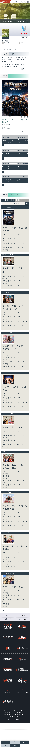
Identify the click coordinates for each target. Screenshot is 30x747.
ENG (19, 2)
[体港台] (22, 626)
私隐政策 (7, 714)
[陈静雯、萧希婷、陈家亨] (8, 498)
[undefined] (16, 1)
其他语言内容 (14, 716)
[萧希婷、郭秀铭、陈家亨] (8, 539)
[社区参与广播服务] (22, 658)
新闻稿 (7, 710)
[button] (3, 137)
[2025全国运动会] (8, 626)
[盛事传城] (22, 680)
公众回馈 (23, 619)
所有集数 (5, 38)
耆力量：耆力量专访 (12, 268)
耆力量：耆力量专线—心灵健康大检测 (15, 347)
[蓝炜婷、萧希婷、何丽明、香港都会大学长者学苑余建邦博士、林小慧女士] (8, 579)
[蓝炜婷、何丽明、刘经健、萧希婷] (8, 261)
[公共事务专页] (8, 658)
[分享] (20, 615)
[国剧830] (8, 648)
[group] (24, 137)
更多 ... (3, 610)
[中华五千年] (8, 702)
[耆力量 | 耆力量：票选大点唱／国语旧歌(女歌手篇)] (8, 299)
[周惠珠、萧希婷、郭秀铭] (8, 458)
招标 (22, 710)
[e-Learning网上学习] (22, 648)
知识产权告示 (9, 712)
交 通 (9, 615)
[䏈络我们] (5, 619)
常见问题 (20, 712)
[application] (15, 137)
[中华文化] (8, 669)
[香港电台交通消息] (5, 615)
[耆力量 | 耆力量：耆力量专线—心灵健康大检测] (8, 339)
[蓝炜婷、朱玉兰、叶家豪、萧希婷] (8, 420)
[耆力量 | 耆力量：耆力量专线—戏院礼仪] (8, 217)
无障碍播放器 (19, 714)
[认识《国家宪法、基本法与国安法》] (22, 669)
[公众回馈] (19, 619)
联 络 (9, 619)
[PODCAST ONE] (22, 691)
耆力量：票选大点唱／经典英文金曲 (14, 466)
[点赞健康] (8, 637)
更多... (23, 69)
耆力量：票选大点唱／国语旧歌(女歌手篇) (14, 307)
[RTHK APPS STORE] (8, 691)
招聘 (15, 710)
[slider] (13, 137)
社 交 (24, 615)
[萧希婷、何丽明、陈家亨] (8, 379)
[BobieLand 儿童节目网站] (22, 637)
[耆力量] (3, 145)
